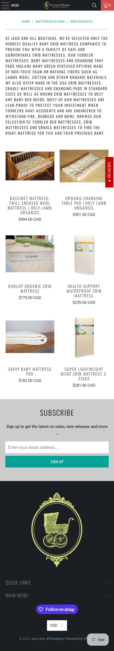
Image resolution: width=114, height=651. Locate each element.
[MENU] (2, 5)
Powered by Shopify (80, 639)
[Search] (94, 5)
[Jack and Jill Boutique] (57, 5)
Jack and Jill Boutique (47, 639)
